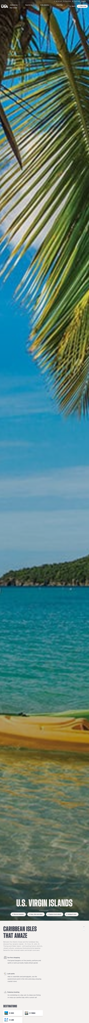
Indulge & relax (72, 914)
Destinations (13, 5)
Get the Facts (59, 1)
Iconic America (44, 5)
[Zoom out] (84, 929)
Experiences (28, 5)
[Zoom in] (84, 927)
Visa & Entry (68, 1)
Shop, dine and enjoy (36, 914)
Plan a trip (83, 6)
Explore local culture (55, 914)
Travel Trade (77, 1)
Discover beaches (19, 914)
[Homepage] (4, 7)
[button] (84, 1)
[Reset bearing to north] (84, 931)
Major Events (14, 8)
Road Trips (60, 5)
